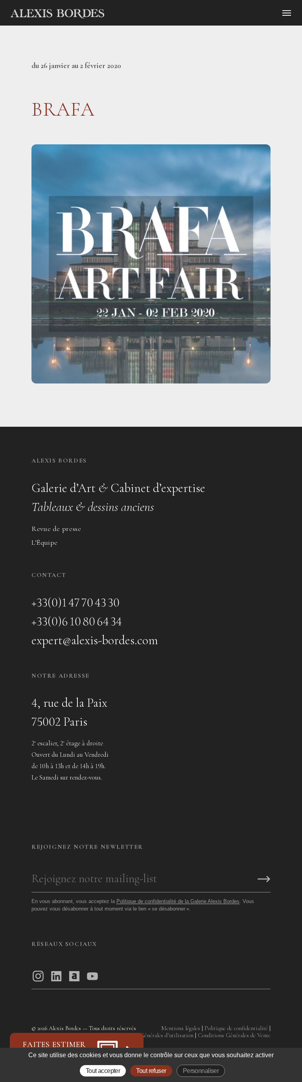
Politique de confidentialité (236, 1028)
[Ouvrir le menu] (287, 13)
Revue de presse (56, 528)
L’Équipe (44, 542)
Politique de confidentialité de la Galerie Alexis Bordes (177, 901)
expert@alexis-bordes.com (94, 640)
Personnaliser (201, 1070)
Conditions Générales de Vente (234, 1035)
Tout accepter (103, 1070)
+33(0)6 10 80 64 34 (76, 621)
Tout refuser (151, 1070)
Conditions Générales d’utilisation (152, 1035)
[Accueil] (124, 13)
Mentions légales (180, 1028)
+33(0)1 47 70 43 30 (75, 602)
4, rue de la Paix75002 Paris (69, 712)
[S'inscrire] (264, 880)
